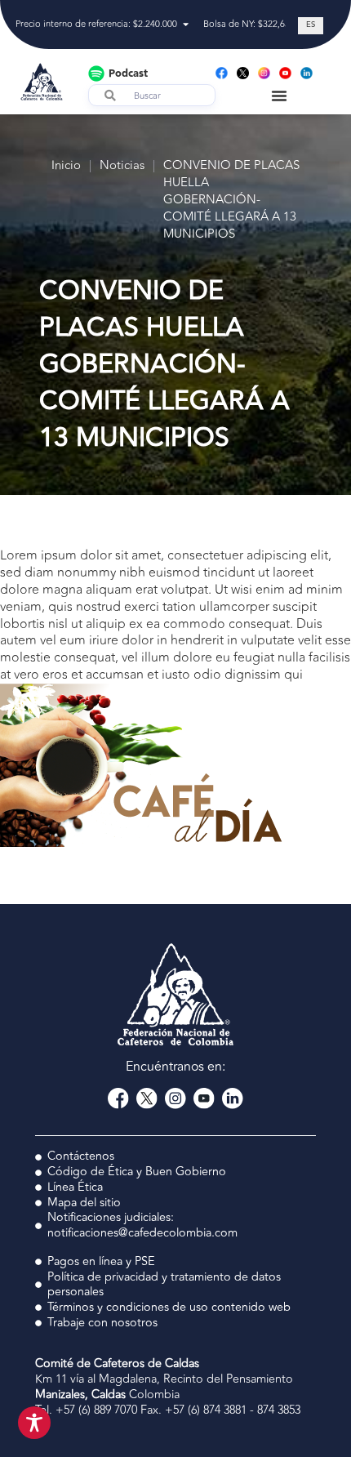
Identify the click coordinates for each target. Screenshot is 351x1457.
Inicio (66, 166)
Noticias (122, 166)
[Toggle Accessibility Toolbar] (34, 1423)
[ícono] (243, 73)
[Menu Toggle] (279, 95)
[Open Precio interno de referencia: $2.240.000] (185, 25)
